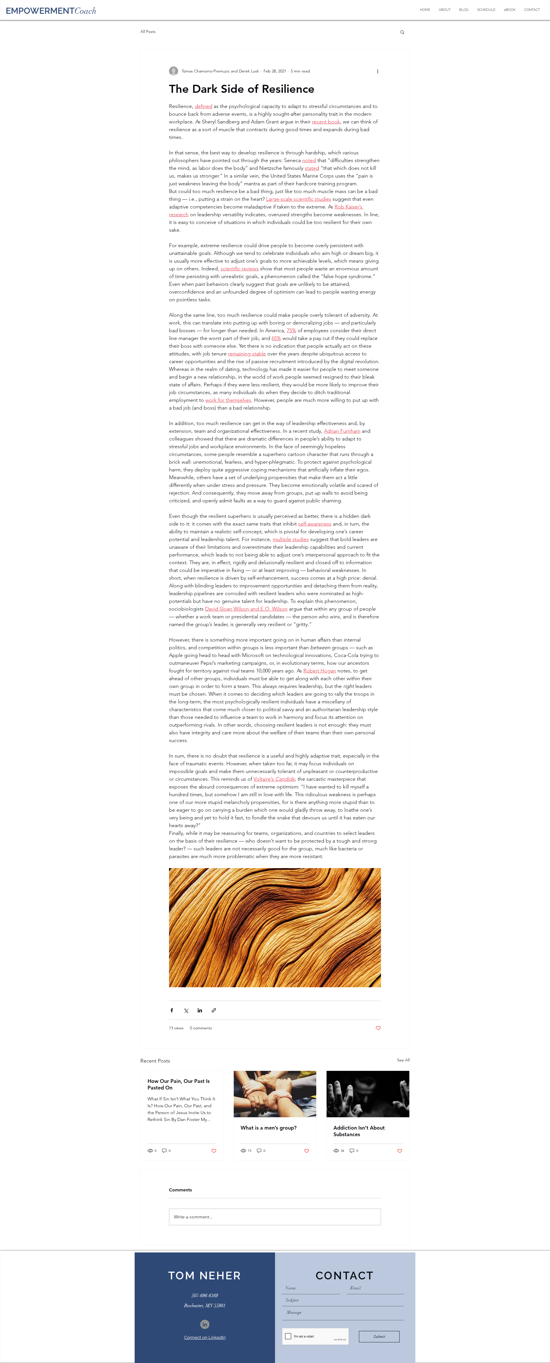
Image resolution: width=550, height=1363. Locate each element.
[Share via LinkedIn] (200, 1010)
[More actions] (377, 71)
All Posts (148, 31)
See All (403, 1060)
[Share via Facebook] (171, 1010)
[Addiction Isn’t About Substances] (368, 1094)
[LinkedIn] (204, 1324)
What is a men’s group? (268, 1127)
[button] (402, 31)
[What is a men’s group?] (275, 1094)
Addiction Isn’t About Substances (359, 1131)
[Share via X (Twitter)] (185, 1010)
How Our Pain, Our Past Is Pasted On (179, 1084)
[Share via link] (214, 1010)
